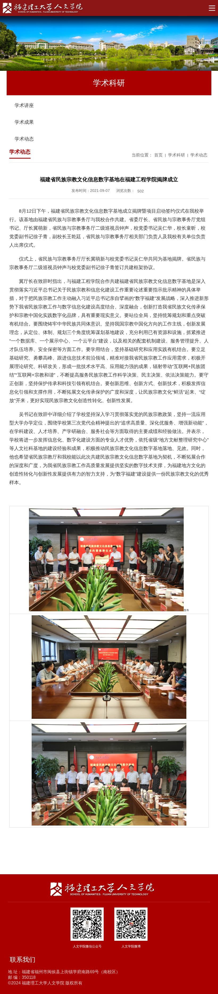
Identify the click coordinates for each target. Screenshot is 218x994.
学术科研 (176, 155)
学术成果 (24, 122)
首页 (158, 155)
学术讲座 (24, 105)
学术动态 (24, 139)
